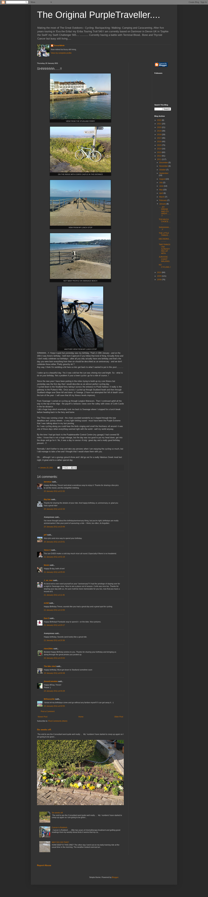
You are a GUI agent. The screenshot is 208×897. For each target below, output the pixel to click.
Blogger (115, 877)
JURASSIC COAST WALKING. (164, 259)
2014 (159, 149)
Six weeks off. (44, 729)
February (163, 200)
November (163, 166)
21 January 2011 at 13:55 (54, 610)
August (162, 179)
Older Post (118, 717)
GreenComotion (51, 681)
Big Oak (47, 499)
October (162, 170)
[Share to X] (69, 467)
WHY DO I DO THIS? (60, 842)
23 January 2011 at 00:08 (54, 673)
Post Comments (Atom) (57, 721)
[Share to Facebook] (72, 467)
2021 (159, 124)
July (161, 182)
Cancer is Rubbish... (60, 827)
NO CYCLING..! (165, 266)
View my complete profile (61, 53)
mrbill (46, 603)
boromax (48, 482)
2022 (159, 120)
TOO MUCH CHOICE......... (165, 221)
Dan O (46, 618)
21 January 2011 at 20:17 (54, 625)
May (161, 190)
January (162, 204)
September (163, 173)
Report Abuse (44, 865)
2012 (159, 156)
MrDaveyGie (49, 699)
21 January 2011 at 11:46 (54, 595)
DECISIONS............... (165, 240)
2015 (159, 145)
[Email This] (63, 467)
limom (46, 565)
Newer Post (42, 717)
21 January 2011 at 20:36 (54, 640)
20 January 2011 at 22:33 (54, 509)
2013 (159, 152)
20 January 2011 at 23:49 (54, 527)
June (161, 186)
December (163, 163)
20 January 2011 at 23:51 (54, 542)
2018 (159, 134)
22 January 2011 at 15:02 (54, 658)
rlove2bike (48, 649)
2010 (159, 272)
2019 (159, 131)
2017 (159, 138)
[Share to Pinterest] (75, 467)
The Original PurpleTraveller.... (98, 15)
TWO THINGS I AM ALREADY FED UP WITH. (164, 248)
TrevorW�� (59, 45)
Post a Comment (48, 711)
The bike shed (50, 666)
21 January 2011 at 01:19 (54, 557)
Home (80, 717)
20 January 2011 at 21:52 (54, 491)
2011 (159, 159)
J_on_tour (48, 580)
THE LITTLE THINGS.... (164, 234)
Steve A (47, 550)
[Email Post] (59, 467)
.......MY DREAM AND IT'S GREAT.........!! (165, 211)
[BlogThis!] (66, 467)
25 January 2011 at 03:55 (54, 706)
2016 (159, 141)
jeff (45, 535)
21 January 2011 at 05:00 (54, 572)
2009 (159, 276)
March (162, 197)
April (161, 193)
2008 (159, 280)
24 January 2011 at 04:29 (54, 691)
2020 (159, 127)
